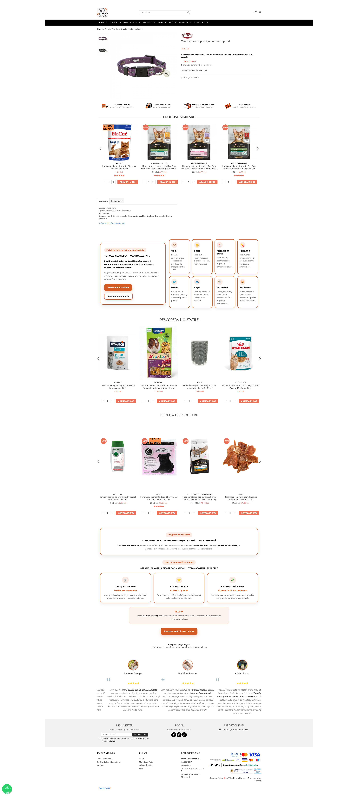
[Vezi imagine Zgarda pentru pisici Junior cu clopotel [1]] (103, 50)
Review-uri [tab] (117, 201)
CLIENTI (143, 753)
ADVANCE (118, 382)
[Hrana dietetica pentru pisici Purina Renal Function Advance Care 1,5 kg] (200, 456)
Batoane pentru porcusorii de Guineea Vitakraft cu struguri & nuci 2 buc (159, 386)
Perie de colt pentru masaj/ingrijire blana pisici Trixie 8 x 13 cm (199, 386)
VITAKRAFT (158, 382)
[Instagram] (184, 734)
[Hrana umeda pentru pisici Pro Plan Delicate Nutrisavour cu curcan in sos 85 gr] (198, 142)
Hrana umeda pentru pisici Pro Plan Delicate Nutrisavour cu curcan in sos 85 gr (198, 167)
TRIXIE (199, 382)
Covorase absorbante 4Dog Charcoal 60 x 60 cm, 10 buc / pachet (158, 498)
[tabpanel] (143, 66)
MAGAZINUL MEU (106, 753)
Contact (100, 765)
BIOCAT (119, 163)
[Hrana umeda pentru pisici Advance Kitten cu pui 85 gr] (118, 353)
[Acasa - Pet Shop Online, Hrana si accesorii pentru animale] (111, 12)
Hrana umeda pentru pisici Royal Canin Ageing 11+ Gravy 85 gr (240, 386)
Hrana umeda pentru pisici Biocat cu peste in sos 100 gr (119, 167)
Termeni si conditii (104, 758)
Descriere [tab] (103, 201)
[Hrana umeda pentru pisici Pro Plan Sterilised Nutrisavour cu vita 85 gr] (238, 142)
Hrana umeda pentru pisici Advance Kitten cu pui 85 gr (118, 386)
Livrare (142, 758)
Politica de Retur (146, 765)
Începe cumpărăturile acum (179, 631)
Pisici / (108, 29)
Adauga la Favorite (191, 77)
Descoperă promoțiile (118, 296)
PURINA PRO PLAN (159, 163)
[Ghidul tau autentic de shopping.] (104, 788)
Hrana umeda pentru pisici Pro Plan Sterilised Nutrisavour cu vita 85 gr (239, 167)
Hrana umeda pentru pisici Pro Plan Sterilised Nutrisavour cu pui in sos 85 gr (159, 167)
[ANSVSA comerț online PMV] (257, 770)
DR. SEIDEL (117, 494)
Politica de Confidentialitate (108, 762)
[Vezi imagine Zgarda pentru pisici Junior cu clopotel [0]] (103, 38)
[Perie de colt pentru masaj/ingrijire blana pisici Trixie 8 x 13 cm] (200, 353)
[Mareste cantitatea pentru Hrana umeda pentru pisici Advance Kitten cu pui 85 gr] (112, 401)
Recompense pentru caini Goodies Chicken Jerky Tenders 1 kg (241, 498)
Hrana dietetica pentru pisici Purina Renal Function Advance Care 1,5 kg (199, 498)
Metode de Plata (146, 762)
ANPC (141, 768)
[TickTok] (179, 734)
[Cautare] (188, 12)
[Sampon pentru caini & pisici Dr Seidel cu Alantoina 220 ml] (118, 456)
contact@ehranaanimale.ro (235, 729)
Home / (100, 29)
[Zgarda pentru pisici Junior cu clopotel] (143, 66)
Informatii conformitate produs (112, 223)
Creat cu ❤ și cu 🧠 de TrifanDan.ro (224, 778)
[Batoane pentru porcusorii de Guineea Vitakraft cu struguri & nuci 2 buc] (159, 353)
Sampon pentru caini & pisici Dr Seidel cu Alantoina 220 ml (118, 498)
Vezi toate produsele (118, 287)
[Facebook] (173, 734)
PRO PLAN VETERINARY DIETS (199, 494)
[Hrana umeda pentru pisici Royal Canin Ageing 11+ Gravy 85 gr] (241, 353)
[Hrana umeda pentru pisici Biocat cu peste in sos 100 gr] (119, 142)
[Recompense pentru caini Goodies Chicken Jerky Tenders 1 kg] (241, 456)
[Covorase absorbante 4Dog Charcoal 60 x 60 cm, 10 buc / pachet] (159, 456)
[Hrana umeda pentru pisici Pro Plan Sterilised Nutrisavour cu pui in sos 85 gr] (159, 142)
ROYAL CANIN (240, 382)
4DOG (158, 494)
